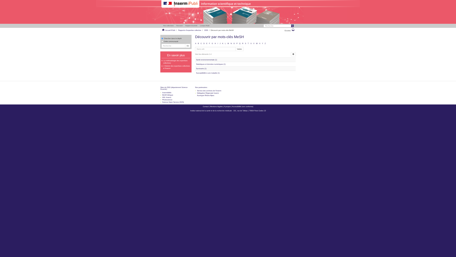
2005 (206, 30)
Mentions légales (216, 106)
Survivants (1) (201, 68)
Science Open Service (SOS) (173, 102)
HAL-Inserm (166, 97)
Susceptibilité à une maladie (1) (208, 73)
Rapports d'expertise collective (189, 30)
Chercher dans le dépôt (173, 38)
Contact (206, 106)
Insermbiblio (166, 93)
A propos (227, 106)
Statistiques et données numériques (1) (211, 64)
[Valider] (292, 25)
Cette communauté (171, 41)
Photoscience (167, 100)
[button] (168, 26)
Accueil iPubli (170, 30)
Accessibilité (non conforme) (242, 106)
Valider (239, 49)
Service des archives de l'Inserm (209, 91)
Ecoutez (288, 31)
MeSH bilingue (167, 95)
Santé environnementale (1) (206, 60)
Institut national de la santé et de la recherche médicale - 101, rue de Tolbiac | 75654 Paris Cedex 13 (228, 111)
